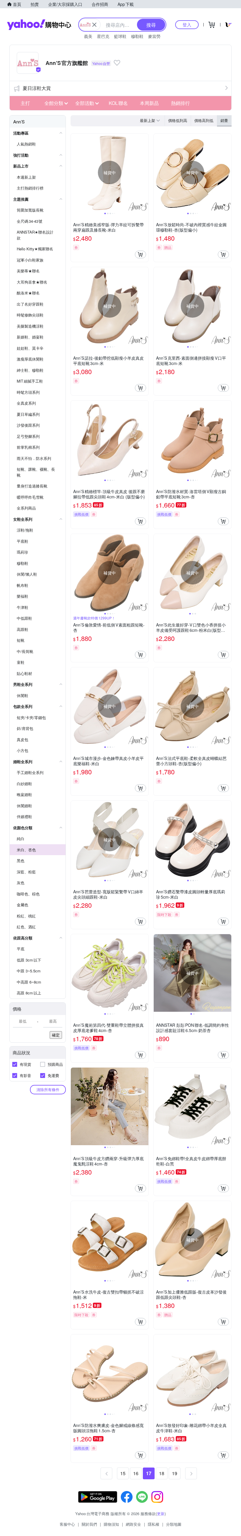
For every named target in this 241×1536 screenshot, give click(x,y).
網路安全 (133, 1524)
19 (174, 1473)
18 (161, 1473)
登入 (187, 24)
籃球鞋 (120, 36)
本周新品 (149, 103)
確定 (56, 1035)
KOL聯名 (118, 103)
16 (135, 1473)
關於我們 (89, 1524)
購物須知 (111, 1524)
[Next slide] (144, 172)
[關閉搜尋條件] (94, 24)
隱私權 (153, 1524)
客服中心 (67, 1524)
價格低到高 (177, 120)
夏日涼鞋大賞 (37, 88)
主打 (25, 103)
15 (122, 1473)
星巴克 (103, 36)
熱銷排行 (180, 103)
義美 (88, 36)
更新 (161, 1513)
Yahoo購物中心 (39, 25)
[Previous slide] (74, 172)
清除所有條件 (47, 1089)
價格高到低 (203, 120)
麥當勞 (154, 36)
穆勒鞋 (137, 36)
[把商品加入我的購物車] (140, 254)
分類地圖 (173, 1524)
